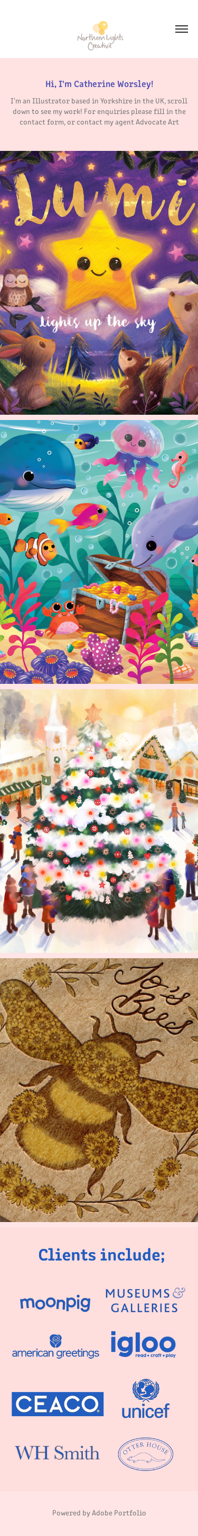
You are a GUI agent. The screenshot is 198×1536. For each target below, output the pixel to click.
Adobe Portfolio (119, 1513)
